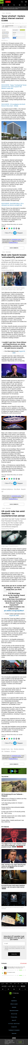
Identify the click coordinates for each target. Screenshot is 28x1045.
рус (11, 983)
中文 (26, 983)
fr (18, 983)
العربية (2, 983)
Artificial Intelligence (7, 489)
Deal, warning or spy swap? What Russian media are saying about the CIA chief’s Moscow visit (13, 866)
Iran (12, 749)
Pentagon (7, 751)
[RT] (4, 986)
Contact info (14, 1026)
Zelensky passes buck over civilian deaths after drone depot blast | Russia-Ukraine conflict (14, 8)
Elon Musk (17, 489)
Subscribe (14, 954)
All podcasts (23, 963)
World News (8, 13)
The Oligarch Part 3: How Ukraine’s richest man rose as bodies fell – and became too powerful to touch (13, 845)
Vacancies (14, 1033)
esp (7, 983)
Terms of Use (14, 1013)
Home (3, 13)
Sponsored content (14, 1010)
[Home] (2, 2)
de (15, 983)
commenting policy (16, 239)
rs (22, 983)
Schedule (14, 1007)
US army (13, 751)
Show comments (14, 247)
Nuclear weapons (19, 749)
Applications (14, 1000)
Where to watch (14, 1004)
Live (14, 997)
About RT (14, 1020)
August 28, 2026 (14, 615)
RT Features (5, 826)
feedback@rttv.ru (13, 242)
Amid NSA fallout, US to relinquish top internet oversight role (14, 927)
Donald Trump (5, 749)
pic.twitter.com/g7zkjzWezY (14, 610)
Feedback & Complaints (14, 1030)
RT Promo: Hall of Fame (14, 1023)
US (2, 491)
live (8, 1)
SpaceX (23, 489)
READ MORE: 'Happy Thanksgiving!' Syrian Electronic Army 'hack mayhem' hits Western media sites (13, 86)
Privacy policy (14, 1017)
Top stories (4, 776)
